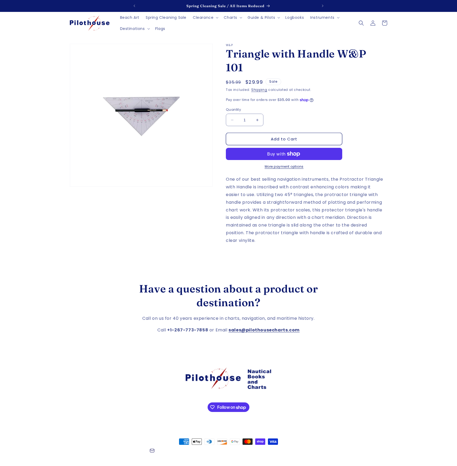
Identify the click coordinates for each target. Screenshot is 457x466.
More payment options (284, 166)
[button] (205, 17)
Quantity (233, 109)
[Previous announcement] (134, 6)
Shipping (259, 89)
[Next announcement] (322, 6)
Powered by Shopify (130, 451)
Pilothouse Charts (98, 451)
